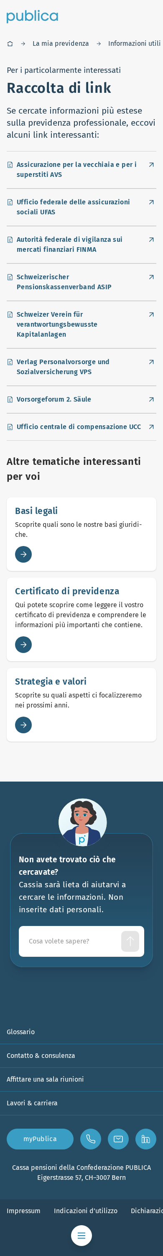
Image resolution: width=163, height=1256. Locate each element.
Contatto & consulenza (41, 1056)
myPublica (40, 1139)
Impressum (24, 1211)
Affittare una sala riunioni (45, 1079)
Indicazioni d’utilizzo (85, 1211)
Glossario (21, 1032)
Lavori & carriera (32, 1103)
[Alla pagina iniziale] (32, 16)
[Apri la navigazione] (81, 1235)
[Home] (10, 43)
